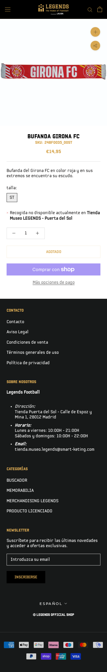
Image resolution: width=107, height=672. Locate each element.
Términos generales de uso (33, 352)
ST (12, 197)
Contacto (15, 322)
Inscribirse (26, 577)
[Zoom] (95, 32)
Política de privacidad (28, 363)
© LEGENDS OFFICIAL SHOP (53, 615)
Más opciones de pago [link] (54, 282)
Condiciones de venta (27, 342)
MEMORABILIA (20, 490)
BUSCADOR (17, 480)
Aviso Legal (18, 332)
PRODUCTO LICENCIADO (29, 511)
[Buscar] (90, 9)
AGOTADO (53, 252)
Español (51, 603)
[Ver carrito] (99, 9)
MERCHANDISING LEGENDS (32, 501)
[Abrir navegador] (7, 9)
